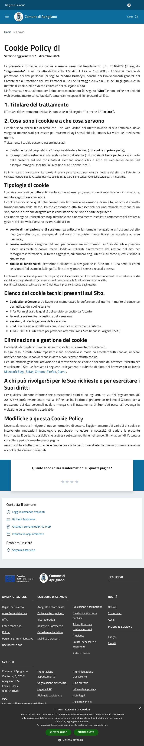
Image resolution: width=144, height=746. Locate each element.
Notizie (112, 607)
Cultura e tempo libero (50, 613)
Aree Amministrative (14, 613)
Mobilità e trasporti (48, 638)
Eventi (112, 643)
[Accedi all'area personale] (129, 5)
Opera (61, 371)
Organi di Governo (13, 607)
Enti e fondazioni (12, 626)
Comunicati (115, 613)
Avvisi (111, 619)
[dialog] (72, 725)
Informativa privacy (84, 689)
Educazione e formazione (87, 607)
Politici (6, 632)
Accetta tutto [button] (58, 732)
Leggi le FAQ (44, 689)
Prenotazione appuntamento (46, 674)
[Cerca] (137, 17)
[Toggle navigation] (7, 16)
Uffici (5, 619)
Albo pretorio (80, 683)
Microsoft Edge (14, 371)
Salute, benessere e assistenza (84, 644)
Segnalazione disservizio (51, 683)
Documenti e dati (12, 645)
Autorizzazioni (81, 653)
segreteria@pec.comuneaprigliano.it (24, 703)
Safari (30, 371)
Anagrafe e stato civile (50, 607)
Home (7, 32)
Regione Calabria (15, 5)
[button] (72, 740)
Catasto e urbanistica (50, 632)
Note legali (79, 695)
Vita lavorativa (46, 619)
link (105, 724)
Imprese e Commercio (50, 626)
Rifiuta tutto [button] (86, 732)
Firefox (51, 371)
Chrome (40, 371)
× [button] (140, 708)
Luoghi (112, 637)
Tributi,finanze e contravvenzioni (82, 626)
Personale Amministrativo (17, 638)
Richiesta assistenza (49, 695)
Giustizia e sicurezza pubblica (85, 615)
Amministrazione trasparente (83, 674)
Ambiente (78, 635)
